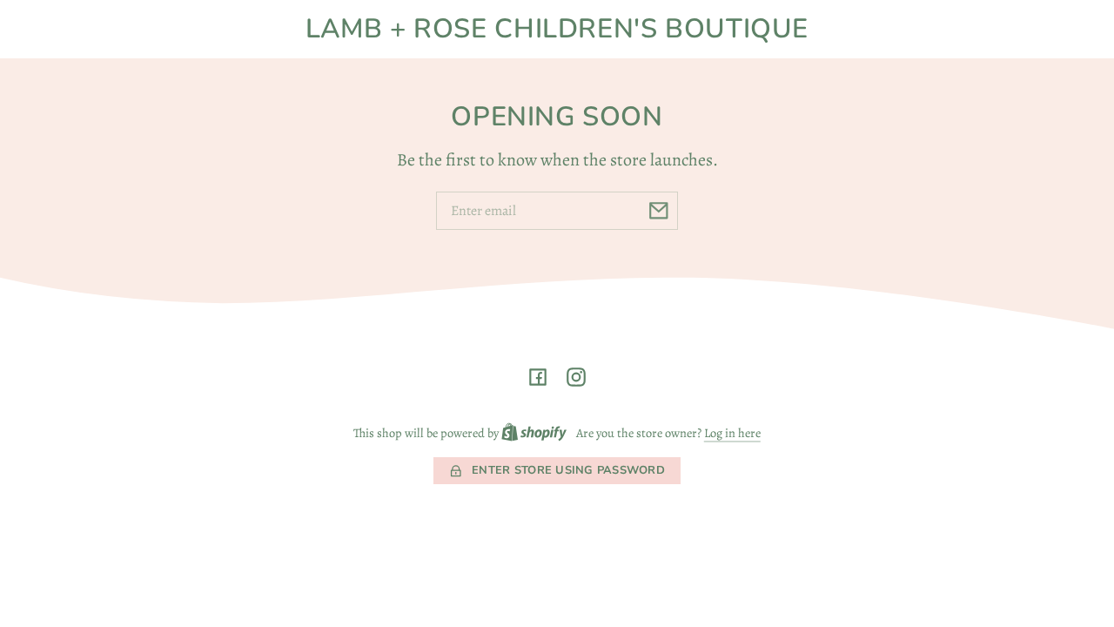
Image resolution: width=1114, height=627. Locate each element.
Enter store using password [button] (568, 470)
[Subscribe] (659, 211)
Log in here (732, 433)
